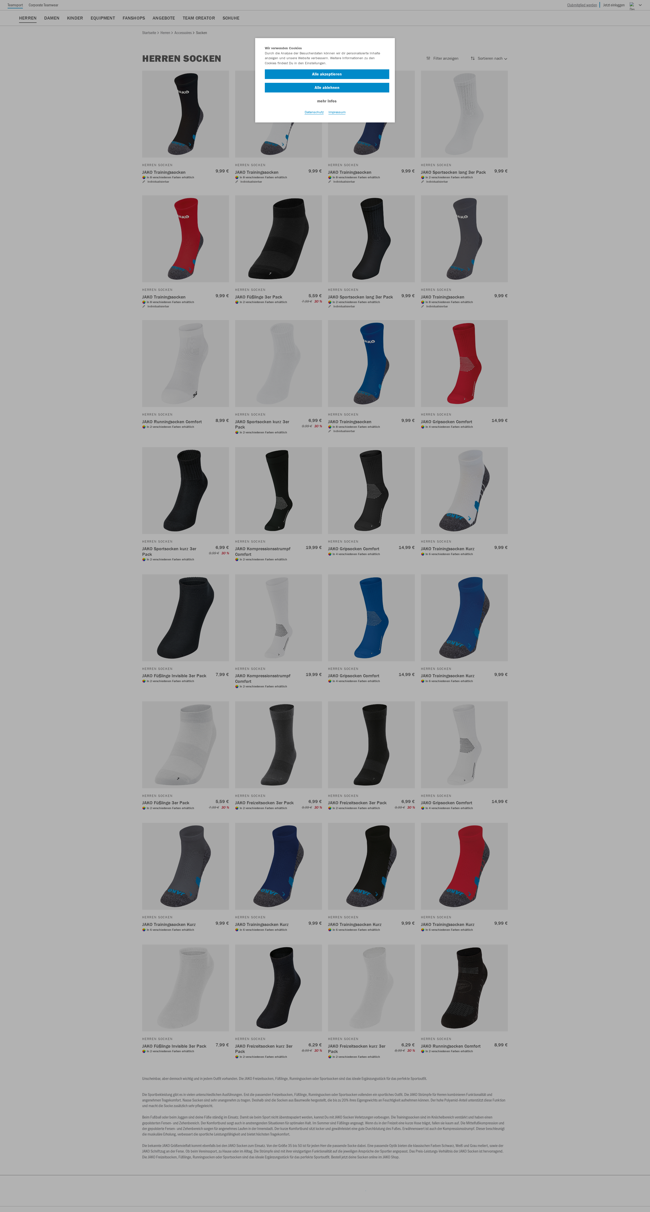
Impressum (337, 112)
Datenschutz (314, 112)
